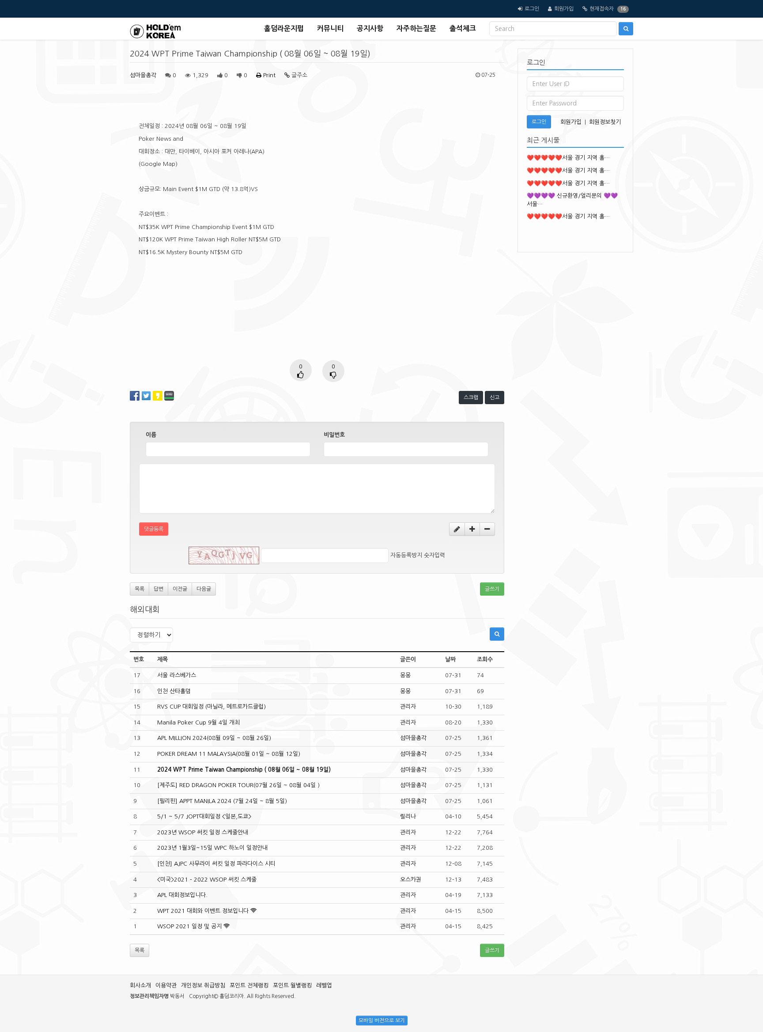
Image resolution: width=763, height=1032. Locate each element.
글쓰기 (492, 589)
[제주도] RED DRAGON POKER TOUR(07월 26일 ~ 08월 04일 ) (238, 785)
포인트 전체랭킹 (249, 985)
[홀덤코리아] (155, 29)
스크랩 (471, 397)
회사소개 (140, 985)
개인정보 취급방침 (203, 985)
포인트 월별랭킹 (292, 985)
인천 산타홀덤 (174, 691)
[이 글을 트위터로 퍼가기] (146, 395)
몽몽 (405, 675)
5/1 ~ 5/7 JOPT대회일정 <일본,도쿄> (204, 816)
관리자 (408, 706)
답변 (158, 589)
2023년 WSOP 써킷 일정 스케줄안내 (202, 832)
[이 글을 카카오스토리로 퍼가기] (157, 395)
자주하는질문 (416, 28)
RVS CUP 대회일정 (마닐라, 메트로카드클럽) (211, 706)
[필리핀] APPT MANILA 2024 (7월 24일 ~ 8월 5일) (222, 801)
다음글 (203, 589)
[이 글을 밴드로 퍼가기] (169, 395)
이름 (151, 435)
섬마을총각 (143, 75)
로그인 (532, 8)
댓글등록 (153, 529)
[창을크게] (472, 529)
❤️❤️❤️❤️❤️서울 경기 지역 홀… (568, 158)
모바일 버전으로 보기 (382, 1020)
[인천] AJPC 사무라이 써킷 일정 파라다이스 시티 (216, 864)
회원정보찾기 (605, 122)
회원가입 (564, 8)
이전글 (180, 589)
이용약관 (166, 985)
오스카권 (410, 879)
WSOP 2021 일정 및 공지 (189, 926)
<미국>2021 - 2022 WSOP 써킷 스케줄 (207, 879)
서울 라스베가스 (176, 675)
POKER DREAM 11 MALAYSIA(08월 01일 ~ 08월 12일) (228, 754)
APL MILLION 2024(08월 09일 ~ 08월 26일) (214, 738)
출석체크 (462, 28)
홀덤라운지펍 (284, 28)
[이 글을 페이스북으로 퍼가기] (135, 395)
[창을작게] (487, 529)
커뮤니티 (330, 28)
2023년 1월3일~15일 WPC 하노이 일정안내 (212, 848)
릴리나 (408, 816)
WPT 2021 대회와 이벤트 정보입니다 (203, 911)
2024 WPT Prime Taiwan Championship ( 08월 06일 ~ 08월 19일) (244, 770)
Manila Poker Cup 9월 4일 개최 (198, 722)
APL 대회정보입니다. (182, 895)
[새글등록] (457, 529)
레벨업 (324, 985)
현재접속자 (601, 8)
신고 (494, 397)
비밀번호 (334, 435)
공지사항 (370, 28)
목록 (139, 589)
